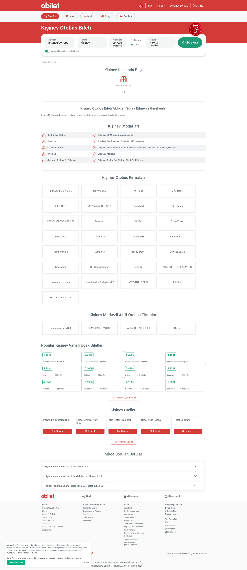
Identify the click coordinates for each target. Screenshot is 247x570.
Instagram (171, 529)
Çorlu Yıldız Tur (88, 517)
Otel (89, 16)
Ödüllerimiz (128, 536)
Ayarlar (86, 562)
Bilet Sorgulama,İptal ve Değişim (130, 543)
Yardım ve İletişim (131, 539)
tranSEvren (87, 520)
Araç (107, 16)
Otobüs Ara (190, 42)
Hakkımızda (128, 520)
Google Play (172, 511)
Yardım (161, 5)
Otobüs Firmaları (48, 520)
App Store (171, 508)
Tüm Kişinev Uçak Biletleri (123, 397)
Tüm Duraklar (47, 517)
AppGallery (171, 514)
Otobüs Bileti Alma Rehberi (52, 527)
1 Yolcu (154, 42)
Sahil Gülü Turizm (90, 508)
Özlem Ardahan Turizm (92, 511)
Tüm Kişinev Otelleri (123, 441)
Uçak (71, 16)
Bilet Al (44, 511)
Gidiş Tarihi (118, 40)
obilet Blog (171, 532)
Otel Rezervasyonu (131, 511)
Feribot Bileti (129, 517)
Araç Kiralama (129, 514)
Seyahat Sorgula (179, 5)
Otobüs (51, 16)
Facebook (171, 526)
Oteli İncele (57, 431)
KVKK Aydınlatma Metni (133, 524)
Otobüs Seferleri (48, 514)
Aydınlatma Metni (13, 553)
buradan (27, 558)
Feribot (127, 16)
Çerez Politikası (130, 530)
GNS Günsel (87, 514)
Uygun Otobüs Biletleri (50, 508)
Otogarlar (45, 524)
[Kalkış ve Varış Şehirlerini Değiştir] (75, 42)
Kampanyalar (47, 530)
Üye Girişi (198, 5)
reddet (32, 550)
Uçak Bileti (128, 508)
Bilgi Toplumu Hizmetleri (133, 527)
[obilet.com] (57, 8)
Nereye (84, 40)
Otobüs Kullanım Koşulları (134, 533)
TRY (150, 5)
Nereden (52, 40)
